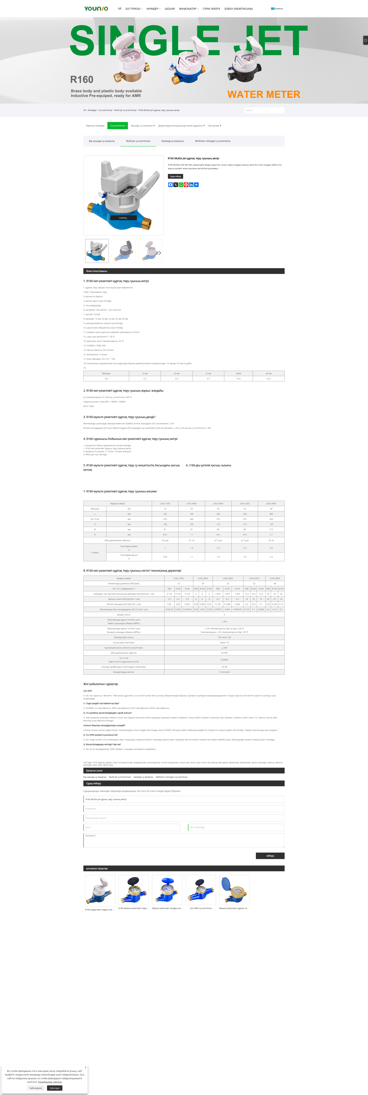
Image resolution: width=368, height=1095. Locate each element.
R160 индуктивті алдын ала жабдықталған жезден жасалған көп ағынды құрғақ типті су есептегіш (101, 909)
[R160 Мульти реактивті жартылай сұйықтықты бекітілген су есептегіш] (133, 889)
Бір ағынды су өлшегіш (102, 141)
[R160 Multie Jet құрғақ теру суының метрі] (123, 195)
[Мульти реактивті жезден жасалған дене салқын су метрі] (167, 889)
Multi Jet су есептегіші (125, 110)
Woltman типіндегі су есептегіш (212, 141)
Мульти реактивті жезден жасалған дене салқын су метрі (168, 908)
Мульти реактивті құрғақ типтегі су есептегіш (235, 908)
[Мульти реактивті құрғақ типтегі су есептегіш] (234, 889)
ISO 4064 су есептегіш (201, 908)
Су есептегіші (105, 110)
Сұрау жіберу (175, 176)
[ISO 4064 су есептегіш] (200, 889)
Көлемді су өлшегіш (173, 141)
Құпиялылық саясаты (50, 1081)
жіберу (270, 855)
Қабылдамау (36, 1088)
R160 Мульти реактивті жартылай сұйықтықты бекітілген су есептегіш (134, 908)
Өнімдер (92, 110)
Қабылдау (55, 1088)
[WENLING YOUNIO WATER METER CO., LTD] (96, 8)
